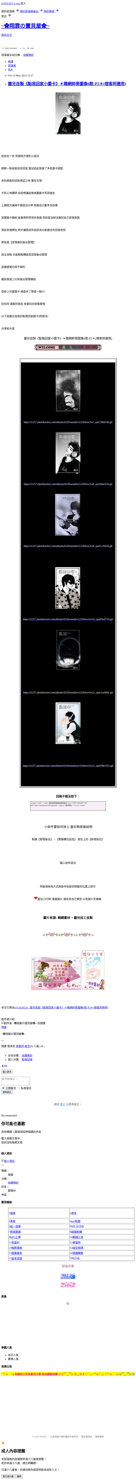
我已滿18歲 (8, 1476)
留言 (27, 1046)
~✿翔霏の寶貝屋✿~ (25, 26)
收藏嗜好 (28, 55)
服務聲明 (99, 1436)
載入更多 (7, 1072)
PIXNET (43, 1436)
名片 (10, 69)
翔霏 (4, 1027)
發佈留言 (7, 1092)
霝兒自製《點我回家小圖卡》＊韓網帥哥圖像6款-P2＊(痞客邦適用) (67, 84)
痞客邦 (20, 1046)
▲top (4, 1065)
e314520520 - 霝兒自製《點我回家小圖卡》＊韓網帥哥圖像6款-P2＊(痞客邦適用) (61, 1007)
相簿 (10, 61)
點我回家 (27, 1059)
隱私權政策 (86, 1436)
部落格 (12, 65)
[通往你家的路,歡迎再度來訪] (68, 1303)
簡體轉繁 (78, 1253)
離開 (19, 1476)
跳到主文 (6, 35)
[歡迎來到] (9, 9)
